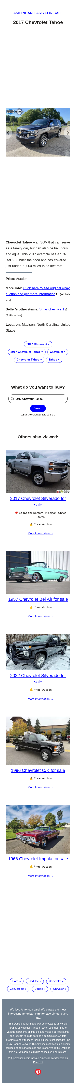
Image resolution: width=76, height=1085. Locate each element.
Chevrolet (56, 351)
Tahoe (53, 359)
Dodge (38, 988)
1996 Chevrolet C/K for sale (38, 770)
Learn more (59, 1052)
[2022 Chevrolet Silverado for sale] (38, 669)
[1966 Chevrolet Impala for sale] (38, 852)
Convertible (17, 988)
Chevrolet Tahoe (28, 359)
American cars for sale (38, 13)
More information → (40, 533)
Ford (15, 981)
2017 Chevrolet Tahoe (26, 351)
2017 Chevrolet (37, 344)
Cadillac (34, 981)
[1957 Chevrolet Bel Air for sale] (38, 593)
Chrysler (58, 988)
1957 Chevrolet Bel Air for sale (38, 599)
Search (38, 408)
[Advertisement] (38, 67)
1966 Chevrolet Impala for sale (38, 858)
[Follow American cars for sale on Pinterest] (38, 1073)
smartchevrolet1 (51, 309)
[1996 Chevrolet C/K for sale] (38, 764)
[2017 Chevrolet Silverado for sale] (38, 492)
